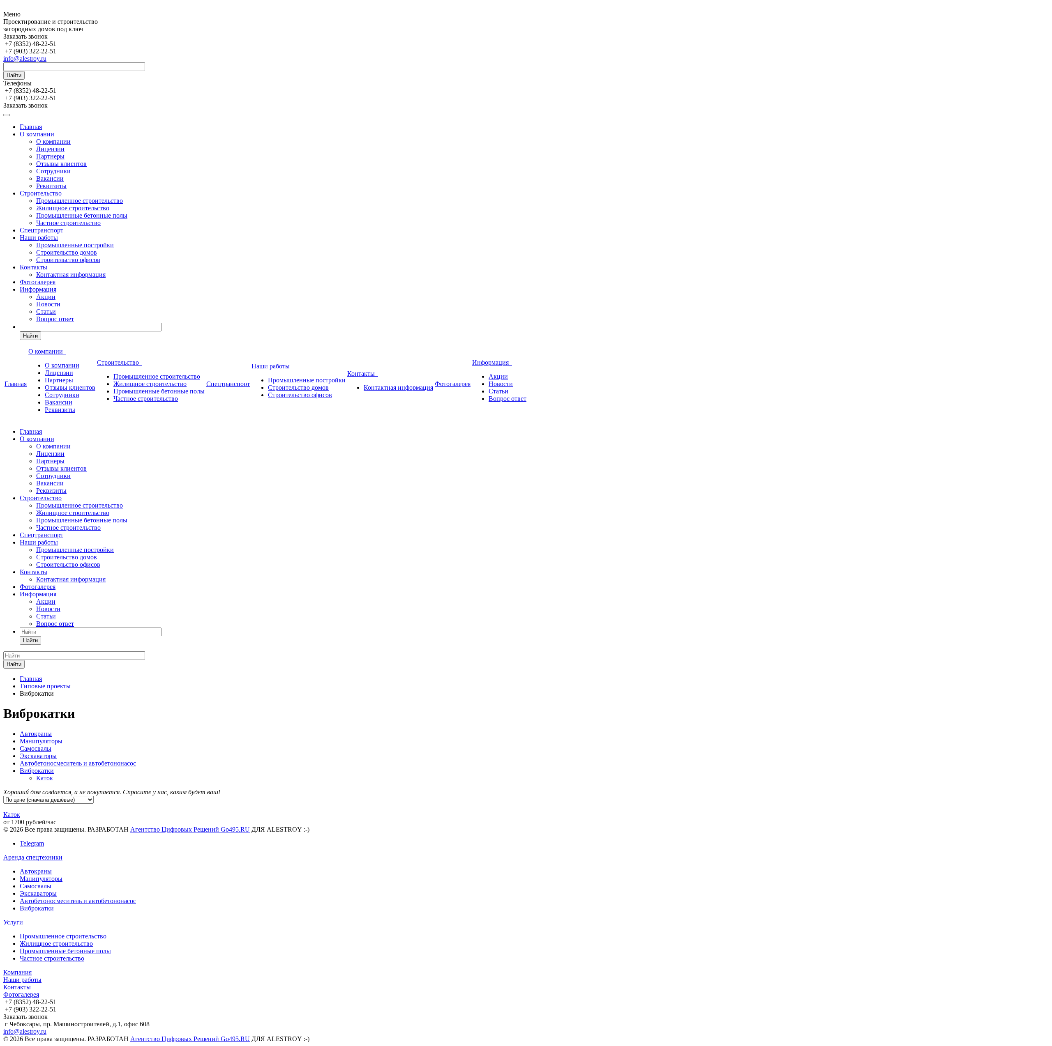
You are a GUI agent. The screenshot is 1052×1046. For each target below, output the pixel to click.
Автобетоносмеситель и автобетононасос (78, 763)
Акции (45, 296)
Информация (38, 289)
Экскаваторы (38, 755)
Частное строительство (68, 222)
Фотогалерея (37, 281)
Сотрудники (53, 171)
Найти (14, 75)
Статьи (46, 311)
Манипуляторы (41, 741)
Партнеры (50, 156)
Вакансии (50, 178)
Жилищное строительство (72, 208)
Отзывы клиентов (61, 163)
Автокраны (36, 733)
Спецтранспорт (41, 230)
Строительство (41, 193)
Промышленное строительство (79, 200)
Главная (31, 126)
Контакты (33, 267)
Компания (17, 972)
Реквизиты (51, 185)
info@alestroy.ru (24, 58)
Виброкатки (37, 770)
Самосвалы (35, 748)
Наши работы (39, 237)
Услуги (13, 922)
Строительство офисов (68, 259)
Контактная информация (71, 274)
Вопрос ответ (55, 318)
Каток (44, 778)
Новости (48, 304)
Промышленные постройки (75, 244)
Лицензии (50, 148)
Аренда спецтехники (32, 857)
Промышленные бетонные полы (81, 215)
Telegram (32, 843)
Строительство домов (66, 252)
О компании (37, 134)
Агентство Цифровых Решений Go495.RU (190, 829)
